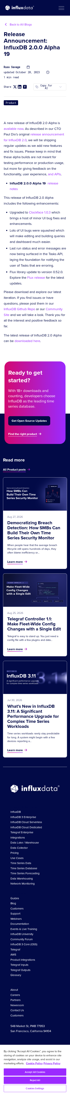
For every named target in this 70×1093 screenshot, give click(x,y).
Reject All (35, 1080)
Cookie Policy (34, 1063)
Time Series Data (20, 863)
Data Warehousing (21, 879)
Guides (14, 898)
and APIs (54, 174)
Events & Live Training (23, 929)
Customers (17, 909)
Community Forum (21, 939)
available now (13, 128)
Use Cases (17, 858)
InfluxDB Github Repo (19, 309)
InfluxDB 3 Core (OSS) (23, 944)
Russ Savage (12, 67)
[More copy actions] (60, 87)
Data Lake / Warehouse (24, 843)
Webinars (16, 919)
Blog (13, 903)
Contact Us (17, 1010)
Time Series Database (23, 868)
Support (15, 914)
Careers (15, 995)
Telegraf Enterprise (21, 832)
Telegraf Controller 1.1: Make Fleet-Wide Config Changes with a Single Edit (34, 624)
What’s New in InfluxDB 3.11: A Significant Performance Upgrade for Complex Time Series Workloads (33, 716)
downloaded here (27, 341)
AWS (13, 955)
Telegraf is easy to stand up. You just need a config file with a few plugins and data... (32, 638)
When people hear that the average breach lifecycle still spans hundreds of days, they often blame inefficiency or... (32, 549)
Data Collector (19, 848)
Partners (15, 1000)
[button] (61, 8)
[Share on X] (14, 87)
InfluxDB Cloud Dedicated (26, 827)
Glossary (15, 975)
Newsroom (17, 1005)
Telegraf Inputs (19, 965)
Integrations (17, 838)
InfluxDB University (21, 934)
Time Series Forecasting (25, 873)
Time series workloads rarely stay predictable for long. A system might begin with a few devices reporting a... (33, 737)
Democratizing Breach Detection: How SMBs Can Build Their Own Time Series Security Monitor (33, 530)
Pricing (14, 853)
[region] (35, 1069)
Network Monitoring (22, 884)
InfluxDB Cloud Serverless (26, 822)
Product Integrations (22, 960)
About (14, 990)
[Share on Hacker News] (25, 87)
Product (11, 103)
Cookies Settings (35, 1088)
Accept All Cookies (35, 1072)
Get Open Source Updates (29, 421)
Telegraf (15, 950)
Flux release (36, 277)
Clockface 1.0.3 (40, 212)
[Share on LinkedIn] (19, 87)
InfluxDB (15, 812)
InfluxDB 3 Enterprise (23, 817)
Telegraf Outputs (20, 970)
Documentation (19, 924)
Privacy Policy (51, 1063)
